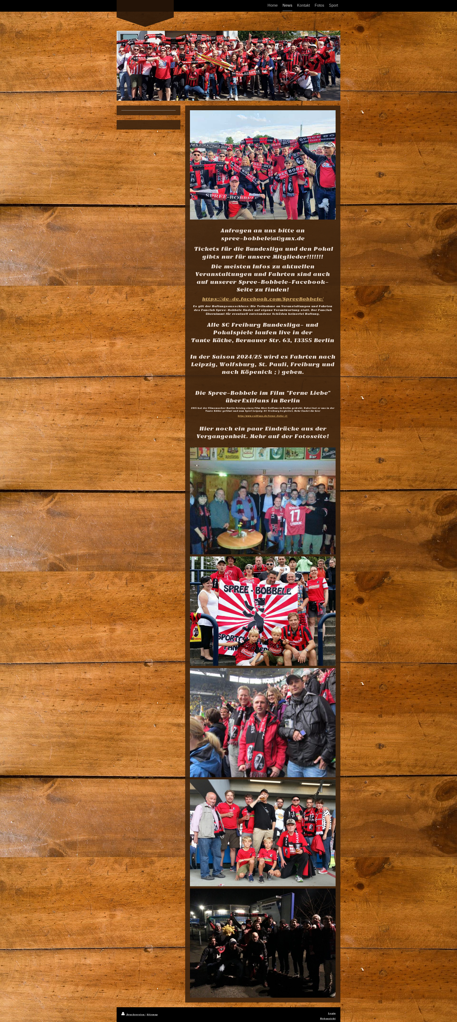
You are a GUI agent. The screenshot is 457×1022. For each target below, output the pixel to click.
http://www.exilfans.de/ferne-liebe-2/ (263, 416)
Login (332, 1013)
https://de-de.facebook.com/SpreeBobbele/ (262, 299)
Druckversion (135, 1014)
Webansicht (328, 1018)
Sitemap (152, 1014)
